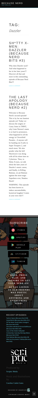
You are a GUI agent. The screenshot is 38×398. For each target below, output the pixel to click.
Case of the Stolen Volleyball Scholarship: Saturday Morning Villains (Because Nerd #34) (18, 333)
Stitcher (21, 254)
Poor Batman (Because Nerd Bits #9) (17, 337)
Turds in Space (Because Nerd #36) (17, 318)
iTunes (21, 230)
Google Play (21, 246)
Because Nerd (12, 3)
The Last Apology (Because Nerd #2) (19, 102)
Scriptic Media (12, 371)
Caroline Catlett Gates (14, 383)
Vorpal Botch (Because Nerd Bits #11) (18, 320)
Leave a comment (14, 86)
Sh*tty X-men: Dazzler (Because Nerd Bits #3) (19, 51)
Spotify (21, 237)
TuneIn (21, 261)
